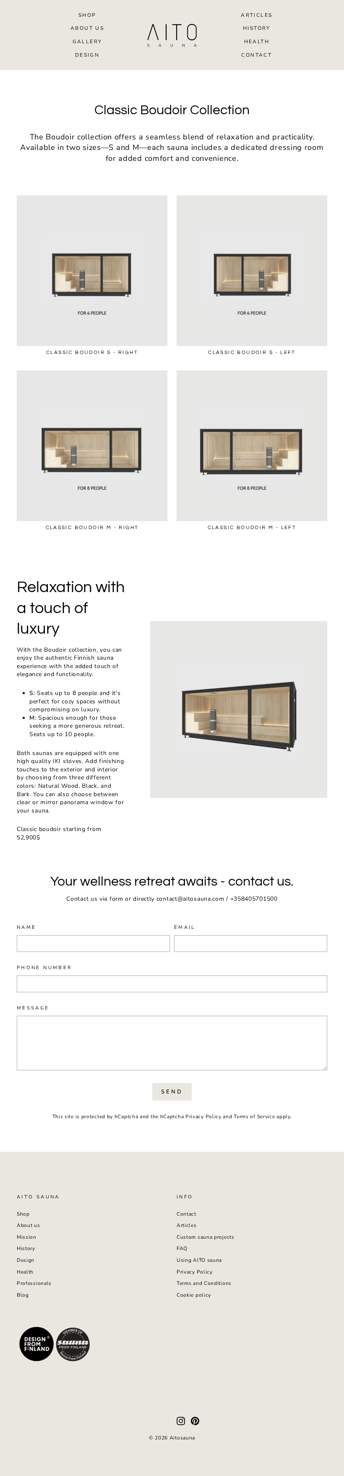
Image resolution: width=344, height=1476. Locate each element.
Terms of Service (254, 1116)
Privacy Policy (203, 1116)
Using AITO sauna (199, 1260)
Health (256, 41)
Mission (26, 1237)
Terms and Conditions (204, 1283)
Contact (256, 55)
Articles (256, 15)
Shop (87, 15)
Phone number (44, 968)
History (257, 28)
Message (33, 1008)
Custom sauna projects (206, 1237)
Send (172, 1092)
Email (184, 927)
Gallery (87, 41)
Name (26, 927)
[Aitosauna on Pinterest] (195, 1421)
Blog (23, 1295)
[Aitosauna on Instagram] (181, 1421)
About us (87, 28)
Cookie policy (194, 1295)
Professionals (34, 1283)
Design (87, 55)
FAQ (182, 1248)
